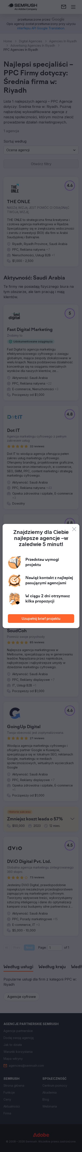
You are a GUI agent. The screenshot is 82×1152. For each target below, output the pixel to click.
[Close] (74, 529)
